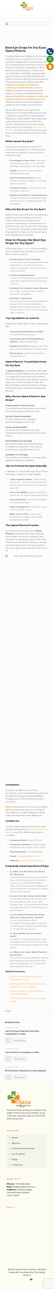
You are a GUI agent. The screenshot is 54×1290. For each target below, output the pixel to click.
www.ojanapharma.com (31, 860)
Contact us (17, 1165)
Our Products (18, 1154)
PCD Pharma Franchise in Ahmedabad (25, 1070)
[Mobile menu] (49, 6)
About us (16, 1143)
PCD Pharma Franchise (23, 1148)
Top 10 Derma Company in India (22, 1052)
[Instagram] (27, 1279)
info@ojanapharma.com (28, 856)
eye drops (26, 248)
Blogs (14, 1159)
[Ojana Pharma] (27, 6)
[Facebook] (23, 1279)
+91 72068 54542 (22, 1184)
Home (15, 1137)
